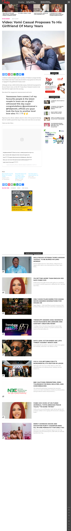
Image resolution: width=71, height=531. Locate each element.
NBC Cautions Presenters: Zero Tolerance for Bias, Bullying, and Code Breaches (48, 384)
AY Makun (13, 188)
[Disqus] (22, 231)
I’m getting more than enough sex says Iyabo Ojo (48, 279)
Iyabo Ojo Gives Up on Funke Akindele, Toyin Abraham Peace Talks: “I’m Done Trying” (47, 405)
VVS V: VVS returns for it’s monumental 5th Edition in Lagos (48, 362)
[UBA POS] (54, 93)
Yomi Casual (25, 188)
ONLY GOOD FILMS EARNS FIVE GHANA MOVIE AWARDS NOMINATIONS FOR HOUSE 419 (48, 301)
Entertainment (6, 18)
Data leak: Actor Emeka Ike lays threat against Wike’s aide (47, 341)
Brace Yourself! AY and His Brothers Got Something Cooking (7, 175)
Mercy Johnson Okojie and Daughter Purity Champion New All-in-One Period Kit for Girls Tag (48, 425)
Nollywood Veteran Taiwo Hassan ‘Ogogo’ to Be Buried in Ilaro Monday (49, 259)
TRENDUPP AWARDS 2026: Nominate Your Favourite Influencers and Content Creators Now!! (48, 321)
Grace (18, 188)
